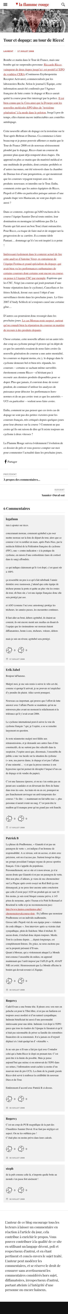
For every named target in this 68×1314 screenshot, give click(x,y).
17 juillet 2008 (25, 51)
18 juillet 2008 (17, 990)
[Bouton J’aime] (9, 650)
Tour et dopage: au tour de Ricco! (33, 40)
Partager (12, 461)
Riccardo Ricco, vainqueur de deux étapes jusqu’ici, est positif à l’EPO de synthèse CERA (34, 69)
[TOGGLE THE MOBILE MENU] (5, 4)
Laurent (8, 51)
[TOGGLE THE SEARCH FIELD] (63, 4)
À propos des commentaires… (21, 479)
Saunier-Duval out (53, 495)
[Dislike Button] (21, 650)
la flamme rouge (34, 4)
